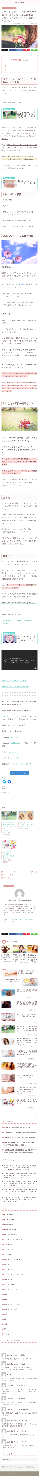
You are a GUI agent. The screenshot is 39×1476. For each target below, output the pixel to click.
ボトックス (8, 1279)
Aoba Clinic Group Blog (19, 2)
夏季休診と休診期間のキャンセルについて (18, 1127)
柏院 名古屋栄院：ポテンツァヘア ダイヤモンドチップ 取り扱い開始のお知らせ (20, 1144)
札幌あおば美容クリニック (17, 1169)
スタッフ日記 (9, 1249)
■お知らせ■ (8, 1214)
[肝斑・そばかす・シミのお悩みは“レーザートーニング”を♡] (26, 815)
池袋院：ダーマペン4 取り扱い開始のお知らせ (20, 1137)
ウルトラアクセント (11, 1234)
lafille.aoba (15, 743)
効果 (31, 874)
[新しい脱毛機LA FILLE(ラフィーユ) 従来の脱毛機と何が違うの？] (9, 844)
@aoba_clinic (13, 752)
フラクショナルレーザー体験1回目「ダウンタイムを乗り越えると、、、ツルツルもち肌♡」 (8, 826)
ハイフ (6, 1264)
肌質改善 (5, 878)
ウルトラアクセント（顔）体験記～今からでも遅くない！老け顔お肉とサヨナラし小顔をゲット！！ (20, 1183)
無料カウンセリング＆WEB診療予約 (15, 687)
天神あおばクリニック (11, 1177)
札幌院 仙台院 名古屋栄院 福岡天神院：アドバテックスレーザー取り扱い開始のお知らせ (20, 1151)
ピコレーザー (9, 1269)
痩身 (6, 1314)
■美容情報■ (8, 1224)
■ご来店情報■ (9, 1219)
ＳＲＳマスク (9, 1334)
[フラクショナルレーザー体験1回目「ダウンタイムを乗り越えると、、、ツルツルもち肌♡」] (9, 815)
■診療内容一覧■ (10, 1229)
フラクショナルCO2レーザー (9, 8)
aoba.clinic (14, 737)
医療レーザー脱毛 (10, 1309)
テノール (7, 1254)
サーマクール (9, 1244)
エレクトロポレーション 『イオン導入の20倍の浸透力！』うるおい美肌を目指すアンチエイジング (20, 1167)
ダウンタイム (6, 874)
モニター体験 (9, 1284)
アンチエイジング (26, 872)
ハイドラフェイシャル (12, 1259)
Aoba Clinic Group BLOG (21, 764)
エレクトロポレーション (13, 1239)
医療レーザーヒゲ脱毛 (12, 1304)
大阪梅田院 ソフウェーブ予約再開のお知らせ (20, 1132)
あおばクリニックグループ (12, 716)
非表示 (25, 60)
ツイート (5, 1345)
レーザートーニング (12, 1289)
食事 (6, 1324)
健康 (6, 1294)
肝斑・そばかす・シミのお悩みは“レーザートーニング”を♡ (26, 824)
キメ (34, 872)
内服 (6, 1299)
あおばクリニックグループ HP (14, 681)
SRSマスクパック (7, 872)
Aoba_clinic (16, 758)
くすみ (16, 872)
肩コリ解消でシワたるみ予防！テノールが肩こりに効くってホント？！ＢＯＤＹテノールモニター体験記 (19, 1391)
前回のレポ (23, 284)
